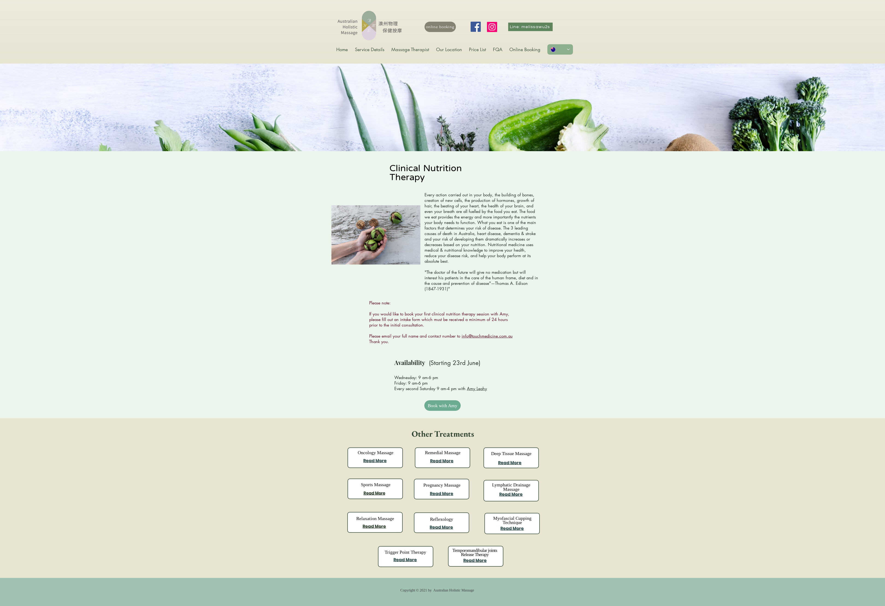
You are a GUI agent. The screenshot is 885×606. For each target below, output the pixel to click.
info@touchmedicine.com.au (487, 336)
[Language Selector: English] (560, 49)
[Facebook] (476, 27)
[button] (410, 49)
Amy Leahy (477, 388)
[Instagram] (492, 27)
